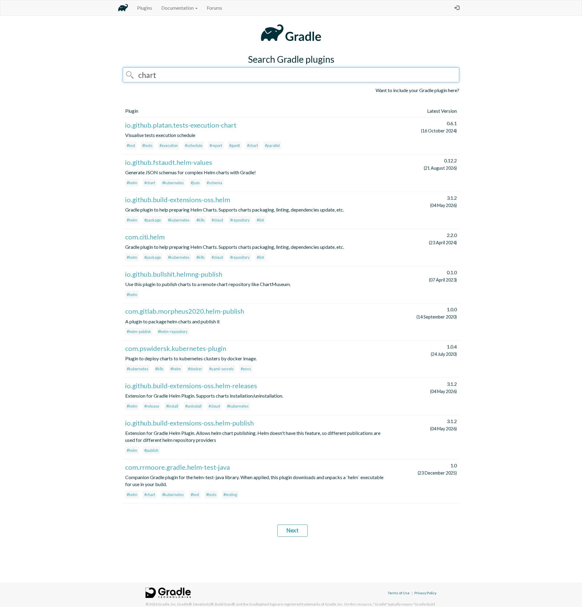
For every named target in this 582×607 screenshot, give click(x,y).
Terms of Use (399, 593)
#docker (195, 368)
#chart (252, 145)
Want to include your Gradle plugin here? (417, 90)
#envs (246, 368)
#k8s (200, 220)
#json (195, 182)
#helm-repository (173, 331)
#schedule (193, 145)
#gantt (234, 145)
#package (152, 220)
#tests (147, 145)
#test (131, 145)
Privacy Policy (425, 593)
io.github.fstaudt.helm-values (168, 162)
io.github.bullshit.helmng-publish (173, 274)
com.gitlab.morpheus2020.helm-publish (184, 311)
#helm (132, 182)
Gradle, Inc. (167, 604)
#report (215, 145)
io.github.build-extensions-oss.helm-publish (189, 423)
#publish (151, 450)
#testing (230, 494)
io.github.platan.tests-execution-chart (180, 125)
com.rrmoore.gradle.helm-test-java (177, 467)
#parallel (272, 145)
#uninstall (193, 406)
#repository (240, 220)
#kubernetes (173, 182)
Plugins (144, 8)
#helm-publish (139, 331)
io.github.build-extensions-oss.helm (177, 199)
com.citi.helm (145, 237)
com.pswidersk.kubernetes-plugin (175, 348)
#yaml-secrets (221, 368)
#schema (214, 182)
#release (151, 406)
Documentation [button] (178, 8)
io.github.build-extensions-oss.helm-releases (191, 386)
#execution (168, 145)
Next (292, 530)
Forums (214, 8)
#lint (260, 220)
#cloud (217, 220)
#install (172, 406)
